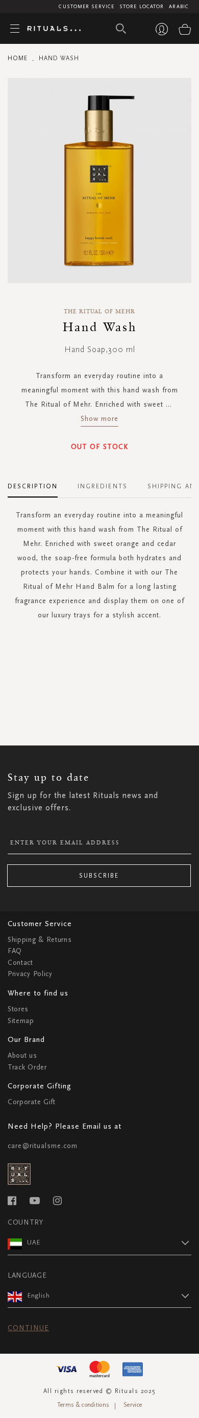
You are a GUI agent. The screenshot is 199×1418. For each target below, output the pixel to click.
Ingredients (103, 486)
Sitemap (21, 1020)
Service (132, 1404)
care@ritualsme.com (43, 1145)
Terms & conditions (83, 1404)
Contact (20, 962)
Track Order (27, 1067)
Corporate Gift (32, 1102)
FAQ (15, 951)
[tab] (38, 482)
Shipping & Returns (40, 939)
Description (33, 486)
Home (18, 58)
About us (22, 1055)
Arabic (179, 7)
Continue (28, 1328)
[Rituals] (50, 29)
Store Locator (141, 7)
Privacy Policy (30, 973)
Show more (99, 418)
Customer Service (86, 7)
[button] (109, 1242)
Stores (18, 1009)
